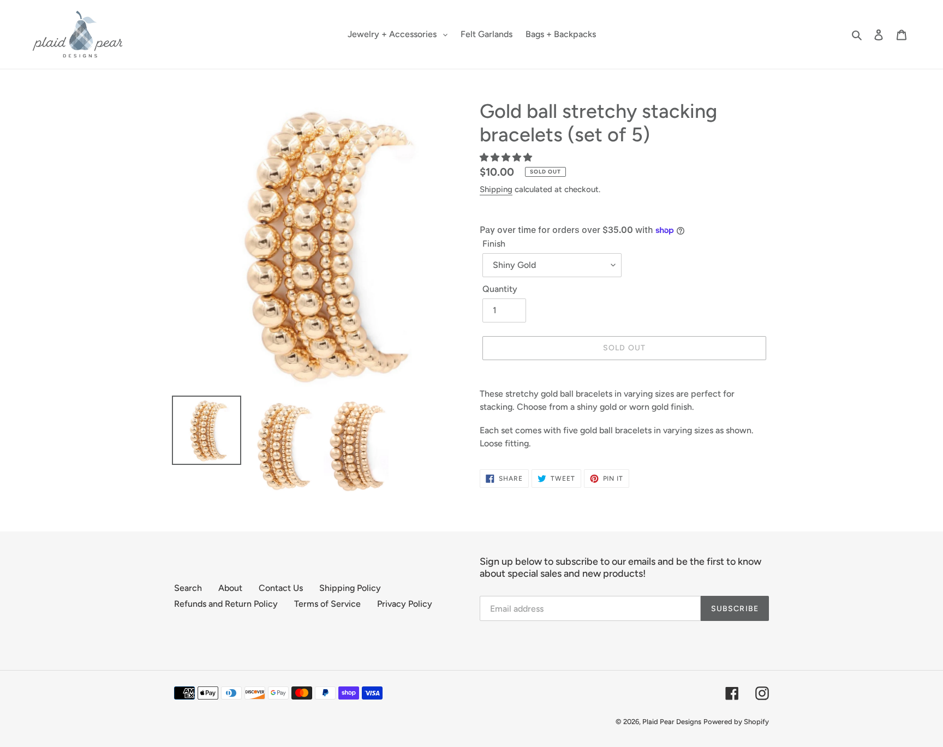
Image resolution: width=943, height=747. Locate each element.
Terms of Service (327, 604)
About (230, 588)
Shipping (496, 189)
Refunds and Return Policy (226, 604)
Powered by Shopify (736, 722)
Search (188, 588)
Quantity (499, 289)
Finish (493, 243)
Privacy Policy (404, 604)
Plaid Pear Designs (671, 722)
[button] (507, 157)
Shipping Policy (350, 588)
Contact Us (281, 588)
